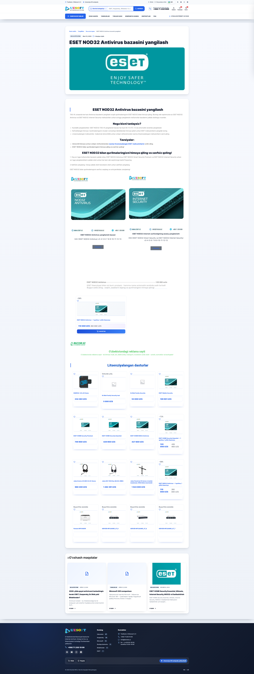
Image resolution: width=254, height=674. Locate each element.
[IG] (184, 2)
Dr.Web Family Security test (111, 395)
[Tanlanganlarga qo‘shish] (101, 301)
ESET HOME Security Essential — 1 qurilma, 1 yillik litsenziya (170, 439)
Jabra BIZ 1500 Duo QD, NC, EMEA (112, 481)
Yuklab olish (117, 16)
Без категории (90, 31)
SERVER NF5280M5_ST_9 (110, 528)
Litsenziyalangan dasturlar (127, 365)
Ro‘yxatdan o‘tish (161, 2)
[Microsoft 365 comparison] (127, 574)
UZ (188, 670)
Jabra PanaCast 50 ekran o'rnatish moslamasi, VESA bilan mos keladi (141, 482)
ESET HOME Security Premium (83, 436)
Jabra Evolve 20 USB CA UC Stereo (85, 481)
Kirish (151, 2)
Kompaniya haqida (132, 16)
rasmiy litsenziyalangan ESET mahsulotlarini (126, 144)
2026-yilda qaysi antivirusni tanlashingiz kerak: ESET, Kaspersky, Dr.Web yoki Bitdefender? (86, 594)
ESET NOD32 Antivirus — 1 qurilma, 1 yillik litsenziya (93, 320)
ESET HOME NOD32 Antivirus (139, 436)
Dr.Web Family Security (137, 393)
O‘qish (71, 608)
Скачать (98, 247)
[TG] (187, 2)
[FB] (177, 2)
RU (184, 670)
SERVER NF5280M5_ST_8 (138, 528)
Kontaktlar (146, 16)
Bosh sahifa (93, 16)
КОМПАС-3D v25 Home (81, 393)
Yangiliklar (105, 16)
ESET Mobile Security (166, 393)
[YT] (181, 2)
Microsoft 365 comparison (120, 591)
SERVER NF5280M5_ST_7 (167, 528)
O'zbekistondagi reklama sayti (127, 351)
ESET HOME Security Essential (112, 436)
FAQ (154, 16)
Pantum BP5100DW (80, 528)
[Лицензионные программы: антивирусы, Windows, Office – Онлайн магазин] (76, 8)
